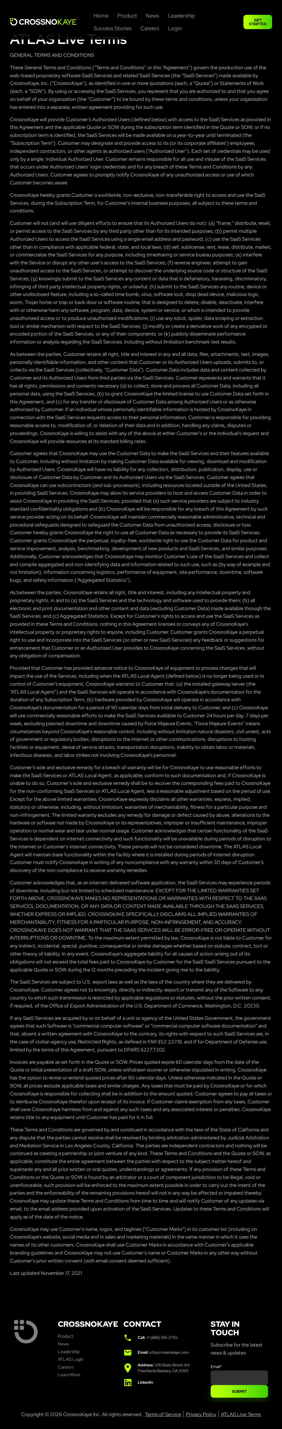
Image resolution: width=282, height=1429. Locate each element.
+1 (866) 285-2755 (161, 1337)
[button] (152, 15)
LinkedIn (145, 1382)
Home (101, 15)
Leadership (181, 15)
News (63, 1344)
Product (127, 15)
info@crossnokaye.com (169, 1352)
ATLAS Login (70, 1359)
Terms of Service (163, 1414)
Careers (149, 28)
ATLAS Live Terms (241, 1414)
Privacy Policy (201, 1414)
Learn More (69, 1375)
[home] (49, 22)
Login (175, 28)
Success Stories (113, 28)
